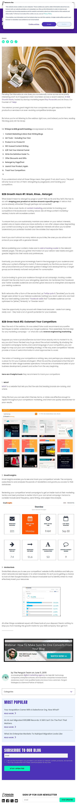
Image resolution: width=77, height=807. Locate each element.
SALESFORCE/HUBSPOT (44, 43)
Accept (49, 24)
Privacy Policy (48, 13)
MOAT (4, 386)
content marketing (34, 208)
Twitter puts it (49, 293)
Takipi (14, 102)
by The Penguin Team (21, 672)
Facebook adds (36, 298)
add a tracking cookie (49, 248)
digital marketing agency (34, 675)
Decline (64, 24)
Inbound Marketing (28, 43)
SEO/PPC (38, 50)
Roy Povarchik (51, 99)
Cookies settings (34, 24)
